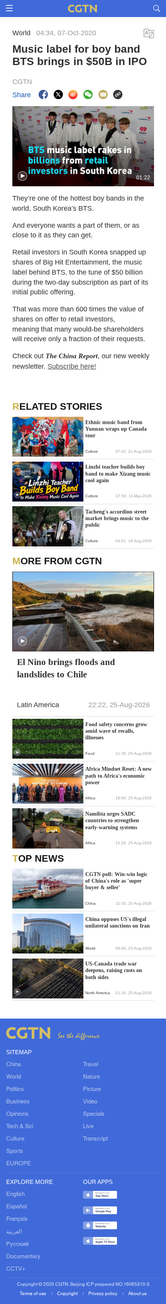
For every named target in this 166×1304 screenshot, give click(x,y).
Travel (90, 1064)
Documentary (23, 1256)
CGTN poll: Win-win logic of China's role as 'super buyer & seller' (116, 880)
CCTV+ (15, 1269)
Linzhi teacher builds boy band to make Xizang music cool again (118, 473)
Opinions (17, 1114)
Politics (15, 1089)
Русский (17, 1244)
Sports (14, 1151)
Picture (92, 1089)
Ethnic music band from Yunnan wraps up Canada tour (116, 428)
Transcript (95, 1139)
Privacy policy (103, 1294)
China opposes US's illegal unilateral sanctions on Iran (117, 922)
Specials (94, 1114)
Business (18, 1102)
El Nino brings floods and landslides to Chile (66, 668)
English (15, 1194)
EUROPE (18, 1164)
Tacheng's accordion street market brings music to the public (117, 518)
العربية (14, 1232)
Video (90, 1102)
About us (137, 1294)
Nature (91, 1077)
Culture (15, 1139)
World (13, 1077)
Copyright (68, 1294)
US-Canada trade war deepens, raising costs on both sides (113, 970)
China (13, 1064)
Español (16, 1207)
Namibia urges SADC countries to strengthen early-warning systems (112, 820)
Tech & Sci (19, 1126)
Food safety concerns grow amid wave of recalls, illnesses (116, 731)
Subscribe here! (71, 366)
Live (88, 1126)
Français (17, 1219)
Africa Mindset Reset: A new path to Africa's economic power (118, 775)
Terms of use (33, 1294)
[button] (22, 176)
